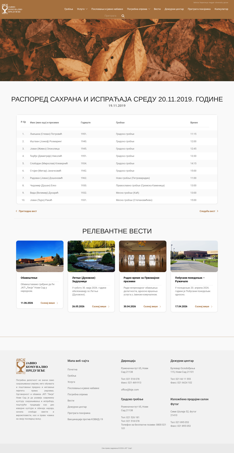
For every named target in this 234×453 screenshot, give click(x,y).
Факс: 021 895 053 (180, 425)
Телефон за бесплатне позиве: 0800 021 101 (143, 426)
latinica (196, 2)
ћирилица (204, 2)
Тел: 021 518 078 (130, 379)
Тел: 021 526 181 (130, 417)
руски (225, 2)
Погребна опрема (137, 9)
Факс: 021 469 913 (131, 382)
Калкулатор (221, 9)
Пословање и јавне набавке (107, 9)
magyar (211, 2)
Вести (157, 9)
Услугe (81, 9)
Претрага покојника (199, 9)
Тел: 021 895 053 (179, 422)
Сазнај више (48, 302)
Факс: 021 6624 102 (181, 382)
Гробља (68, 9)
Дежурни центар (174, 9)
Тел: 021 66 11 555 (180, 379)
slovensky (219, 2)
